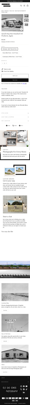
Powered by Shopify (21, 403)
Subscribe (5, 341)
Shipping (3, 41)
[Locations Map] (15, 292)
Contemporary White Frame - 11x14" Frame (12, 56)
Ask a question (5, 120)
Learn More (5, 372)
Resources (4, 381)
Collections (7, 10)
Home (2, 10)
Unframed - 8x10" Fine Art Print (10, 49)
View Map (5, 310)
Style (3, 46)
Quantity (4, 60)
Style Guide (4, 113)
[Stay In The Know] (15, 323)
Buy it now (15, 80)
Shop (3, 377)
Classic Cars (12, 10)
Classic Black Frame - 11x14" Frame (10, 52)
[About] (15, 354)
